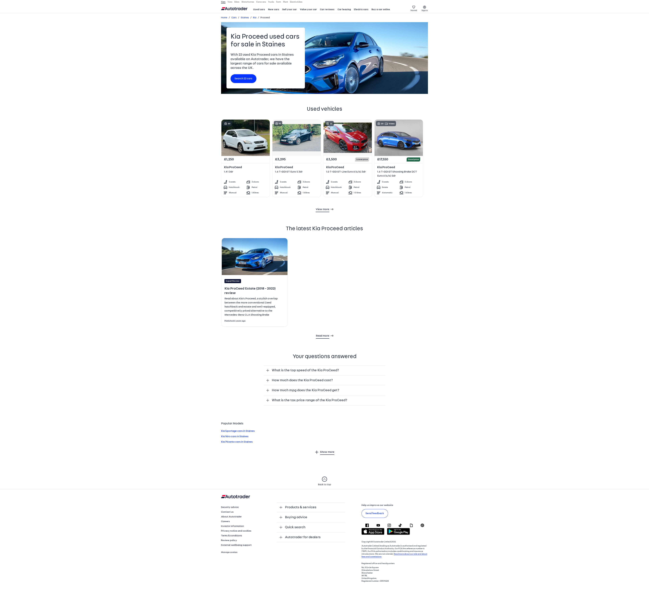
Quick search (295, 527)
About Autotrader (231, 517)
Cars (234, 17)
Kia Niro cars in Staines (234, 436)
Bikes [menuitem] (236, 2)
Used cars (259, 9)
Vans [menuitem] (229, 2)
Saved (414, 10)
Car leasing (344, 9)
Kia (254, 17)
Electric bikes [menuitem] (296, 2)
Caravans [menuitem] (261, 2)
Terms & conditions (231, 535)
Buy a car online (380, 9)
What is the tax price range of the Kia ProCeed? (309, 400)
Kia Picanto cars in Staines (237, 442)
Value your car (308, 9)
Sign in (425, 10)
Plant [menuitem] (285, 2)
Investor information (232, 526)
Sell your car (289, 9)
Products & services (300, 507)
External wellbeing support (236, 545)
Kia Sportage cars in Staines (238, 431)
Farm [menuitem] (278, 2)
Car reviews (327, 9)
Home (224, 17)
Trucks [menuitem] (271, 2)
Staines (245, 17)
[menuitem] (259, 9)
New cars (273, 9)
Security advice (230, 507)
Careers (225, 521)
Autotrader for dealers (303, 537)
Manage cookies (229, 552)
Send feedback (375, 513)
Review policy (229, 540)
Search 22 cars (243, 78)
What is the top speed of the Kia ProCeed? (305, 370)
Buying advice (296, 517)
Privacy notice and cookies (236, 531)
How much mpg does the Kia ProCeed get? (305, 390)
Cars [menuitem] (223, 2)
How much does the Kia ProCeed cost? (302, 380)
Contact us (227, 512)
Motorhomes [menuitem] (248, 2)
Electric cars (361, 9)
